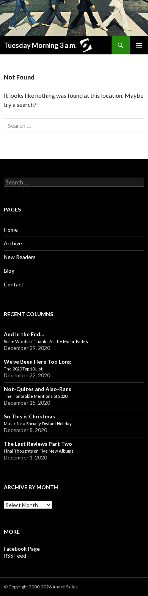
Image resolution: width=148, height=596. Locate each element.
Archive (13, 243)
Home (11, 229)
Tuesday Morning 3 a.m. (40, 45)
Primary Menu (139, 45)
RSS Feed (15, 555)
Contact (14, 284)
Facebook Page (22, 548)
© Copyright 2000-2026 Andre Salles (41, 587)
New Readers (20, 257)
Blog (9, 270)
